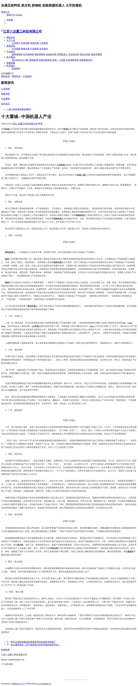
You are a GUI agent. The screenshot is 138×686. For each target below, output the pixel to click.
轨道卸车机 (51, 54)
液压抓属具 (96, 54)
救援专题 (25, 49)
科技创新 (25, 43)
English (19, 15)
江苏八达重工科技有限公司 (24, 124)
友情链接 (5, 650)
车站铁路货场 (72, 60)
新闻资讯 (10, 46)
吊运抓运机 (73, 54)
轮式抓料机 (28, 54)
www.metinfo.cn (44, 684)
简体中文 (5, 12)
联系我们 (10, 66)
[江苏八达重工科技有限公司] (21, 31)
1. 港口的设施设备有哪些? (18, 109)
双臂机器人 (62, 54)
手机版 (9, 20)
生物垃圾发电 (45, 60)
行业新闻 (34, 49)
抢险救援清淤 (85, 60)
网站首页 (10, 37)
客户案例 (10, 57)
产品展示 (10, 51)
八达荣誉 (43, 43)
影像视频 (10, 63)
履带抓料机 (17, 54)
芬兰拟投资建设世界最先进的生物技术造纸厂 (34, 642)
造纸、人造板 (58, 60)
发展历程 (34, 43)
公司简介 (16, 43)
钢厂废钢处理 (31, 60)
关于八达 (10, 40)
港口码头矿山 (18, 60)
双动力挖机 (85, 54)
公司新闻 (16, 49)
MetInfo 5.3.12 (18, 684)
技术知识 (43, 49)
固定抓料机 (39, 54)
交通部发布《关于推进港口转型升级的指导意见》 (36, 645)
